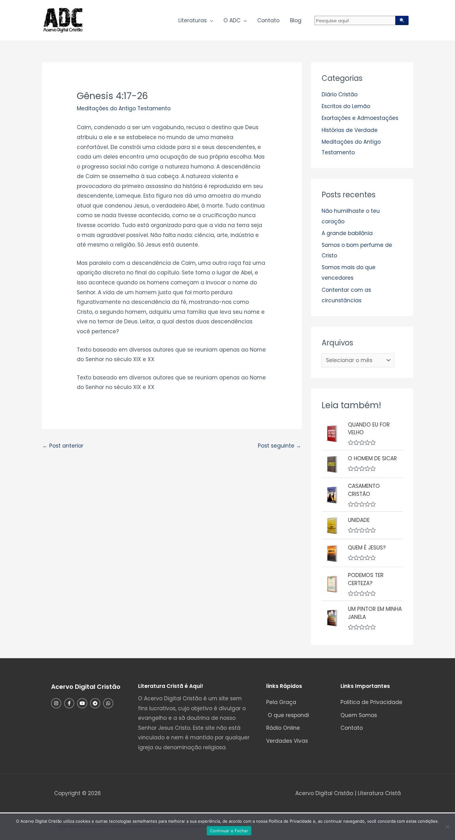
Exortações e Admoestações (360, 118)
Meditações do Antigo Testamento (124, 108)
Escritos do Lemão (346, 106)
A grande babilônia (347, 233)
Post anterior (62, 445)
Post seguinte (279, 445)
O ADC (231, 20)
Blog (295, 20)
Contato (268, 20)
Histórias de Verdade (350, 130)
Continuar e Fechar (229, 830)
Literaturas (192, 20)
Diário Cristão (340, 94)
